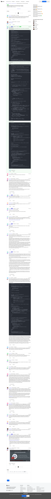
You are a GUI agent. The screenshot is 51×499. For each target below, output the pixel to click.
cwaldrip (10, 178)
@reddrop (12, 22)
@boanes (10, 179)
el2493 (9, 277)
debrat (9, 366)
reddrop (10, 26)
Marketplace (21, 491)
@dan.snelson (10, 16)
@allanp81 (10, 429)
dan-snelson (10, 21)
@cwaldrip (10, 367)
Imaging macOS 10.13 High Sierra (37, 11)
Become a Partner (22, 492)
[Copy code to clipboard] (30, 30)
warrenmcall (10, 353)
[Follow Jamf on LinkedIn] (8, 490)
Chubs (36, 20)
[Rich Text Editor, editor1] (19, 475)
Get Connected (17, 1)
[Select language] (41, 1)
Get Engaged (27, 1)
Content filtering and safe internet (40, 491)
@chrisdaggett (10, 435)
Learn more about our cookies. (38, 494)
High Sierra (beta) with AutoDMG (37, 15)
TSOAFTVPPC (10, 216)
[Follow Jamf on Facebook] (12, 490)
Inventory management (29, 491)
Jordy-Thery (36, 28)
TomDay (10, 15)
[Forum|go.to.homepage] (2, 1)
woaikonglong (36, 24)
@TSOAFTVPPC (11, 396)
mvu (35, 22)
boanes (10, 173)
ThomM (36, 26)
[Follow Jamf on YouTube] (9, 490)
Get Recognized (22, 1)
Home (6, 3)
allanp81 (10, 421)
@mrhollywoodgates (11, 209)
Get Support (13, 1)
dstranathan (10, 428)
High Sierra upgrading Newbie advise (37, 13)
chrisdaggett (10, 387)
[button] (44, 1)
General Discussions (8, 1)
